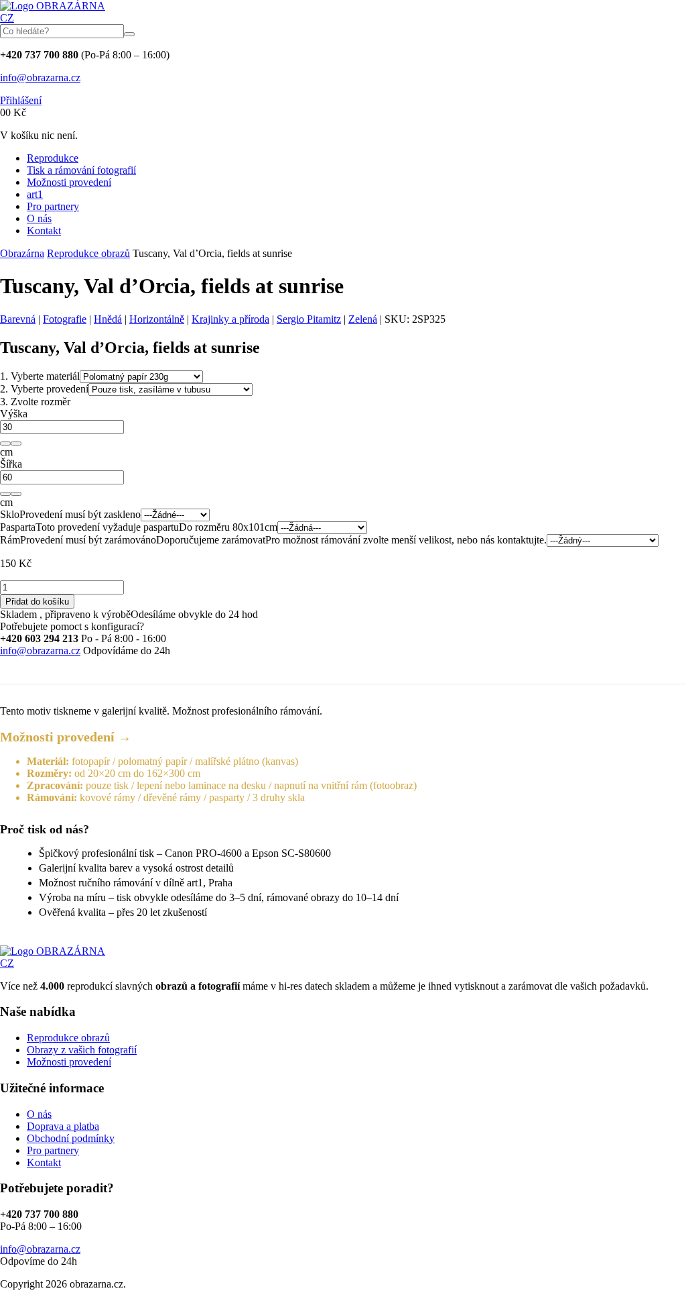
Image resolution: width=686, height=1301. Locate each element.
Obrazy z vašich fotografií (82, 1049)
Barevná (18, 319)
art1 (35, 194)
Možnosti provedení (69, 182)
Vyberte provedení (44, 389)
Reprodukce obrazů (88, 253)
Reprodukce (52, 158)
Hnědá (108, 319)
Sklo (9, 514)
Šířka (11, 464)
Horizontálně (156, 319)
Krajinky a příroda (230, 319)
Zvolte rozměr (35, 401)
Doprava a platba (63, 1126)
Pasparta (18, 527)
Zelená (362, 319)
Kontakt (44, 230)
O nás (39, 218)
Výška (13, 413)
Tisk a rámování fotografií (81, 170)
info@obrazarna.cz (40, 77)
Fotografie (64, 319)
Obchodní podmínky (71, 1138)
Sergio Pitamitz (309, 319)
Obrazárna (22, 253)
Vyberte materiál (40, 376)
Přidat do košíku (37, 601)
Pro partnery (53, 206)
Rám (10, 539)
